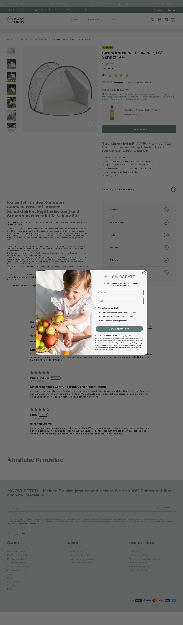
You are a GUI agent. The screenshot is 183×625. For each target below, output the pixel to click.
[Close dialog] (144, 273)
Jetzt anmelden (119, 329)
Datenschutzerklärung (106, 349)
